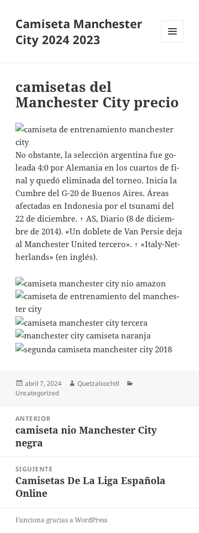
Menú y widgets (173, 42)
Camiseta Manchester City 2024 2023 (78, 31)
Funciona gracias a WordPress (61, 519)
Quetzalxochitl (98, 383)
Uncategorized (37, 392)
